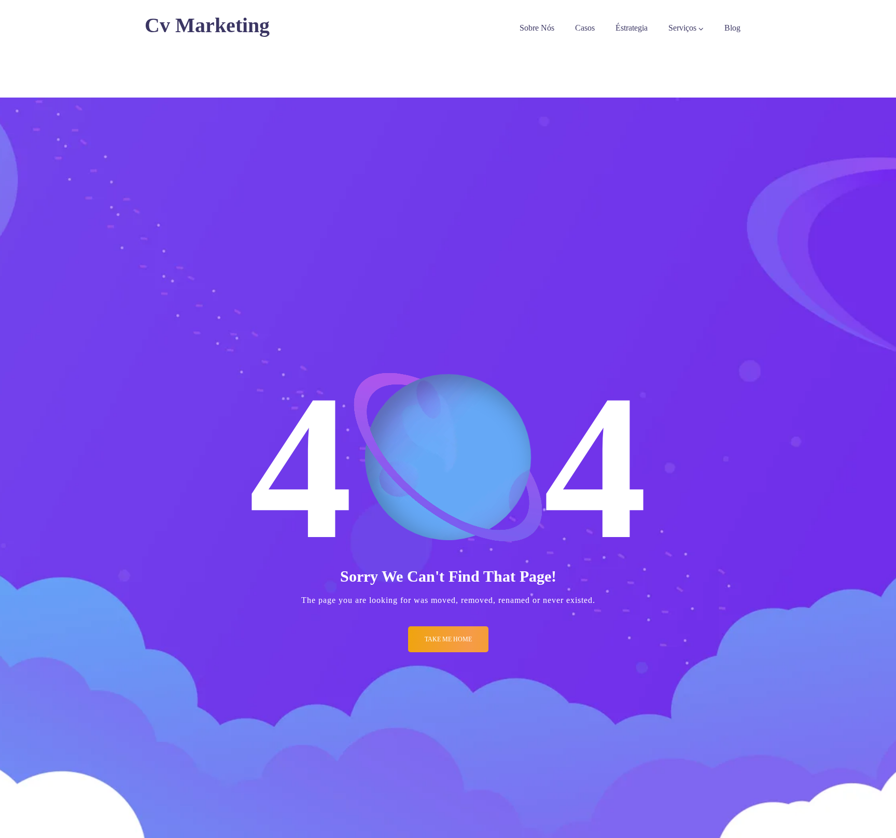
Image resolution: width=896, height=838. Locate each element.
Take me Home (448, 639)
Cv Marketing (207, 25)
